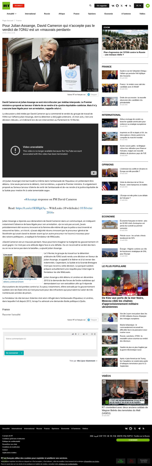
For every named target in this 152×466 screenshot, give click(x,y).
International (30, 14)
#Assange (31, 199)
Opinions (92, 14)
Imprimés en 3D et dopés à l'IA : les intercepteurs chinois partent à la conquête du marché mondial (133, 134)
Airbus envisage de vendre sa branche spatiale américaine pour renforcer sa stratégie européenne (133, 121)
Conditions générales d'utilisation (13, 439)
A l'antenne (126, 14)
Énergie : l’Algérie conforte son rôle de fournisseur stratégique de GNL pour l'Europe (133, 251)
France (76, 14)
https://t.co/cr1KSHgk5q (30, 208)
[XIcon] (122, 6)
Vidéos (142, 14)
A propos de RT (7, 436)
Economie (108, 14)
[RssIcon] (130, 6)
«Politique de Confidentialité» (68, 464)
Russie (47, 14)
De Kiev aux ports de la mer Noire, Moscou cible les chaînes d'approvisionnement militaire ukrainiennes (123, 302)
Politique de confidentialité (11, 441)
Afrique (62, 14)
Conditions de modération (11, 447)
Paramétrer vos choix (9, 444)
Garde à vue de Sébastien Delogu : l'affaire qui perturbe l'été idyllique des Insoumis (133, 73)
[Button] (148, 6)
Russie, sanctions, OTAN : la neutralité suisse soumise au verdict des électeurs (134, 338)
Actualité (10, 14)
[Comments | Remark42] (50, 348)
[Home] (6, 5)
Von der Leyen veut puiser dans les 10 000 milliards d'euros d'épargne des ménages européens (133, 316)
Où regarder (102, 6)
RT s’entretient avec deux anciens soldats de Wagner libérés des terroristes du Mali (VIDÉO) (125, 410)
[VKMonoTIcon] (113, 6)
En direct (18, 6)
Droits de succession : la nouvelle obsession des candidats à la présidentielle (133, 100)
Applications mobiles (9, 453)
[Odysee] (117, 6)
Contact (5, 450)
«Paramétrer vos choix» (91, 461)
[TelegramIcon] (126, 6)
